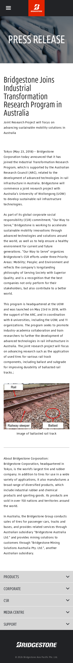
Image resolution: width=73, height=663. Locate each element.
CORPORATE (12, 588)
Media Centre (14, 612)
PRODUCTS (11, 576)
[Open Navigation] (8, 8)
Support (10, 624)
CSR (6, 600)
